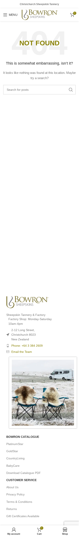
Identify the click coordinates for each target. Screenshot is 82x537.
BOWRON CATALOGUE (22, 436)
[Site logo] (40, 14)
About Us (12, 487)
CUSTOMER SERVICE (21, 480)
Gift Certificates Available (22, 516)
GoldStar (12, 451)
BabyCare (13, 465)
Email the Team (21, 351)
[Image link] (27, 301)
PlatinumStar (14, 444)
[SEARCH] (71, 90)
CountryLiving (15, 458)
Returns (11, 509)
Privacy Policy (15, 494)
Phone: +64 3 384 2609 (27, 345)
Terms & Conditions (19, 501)
